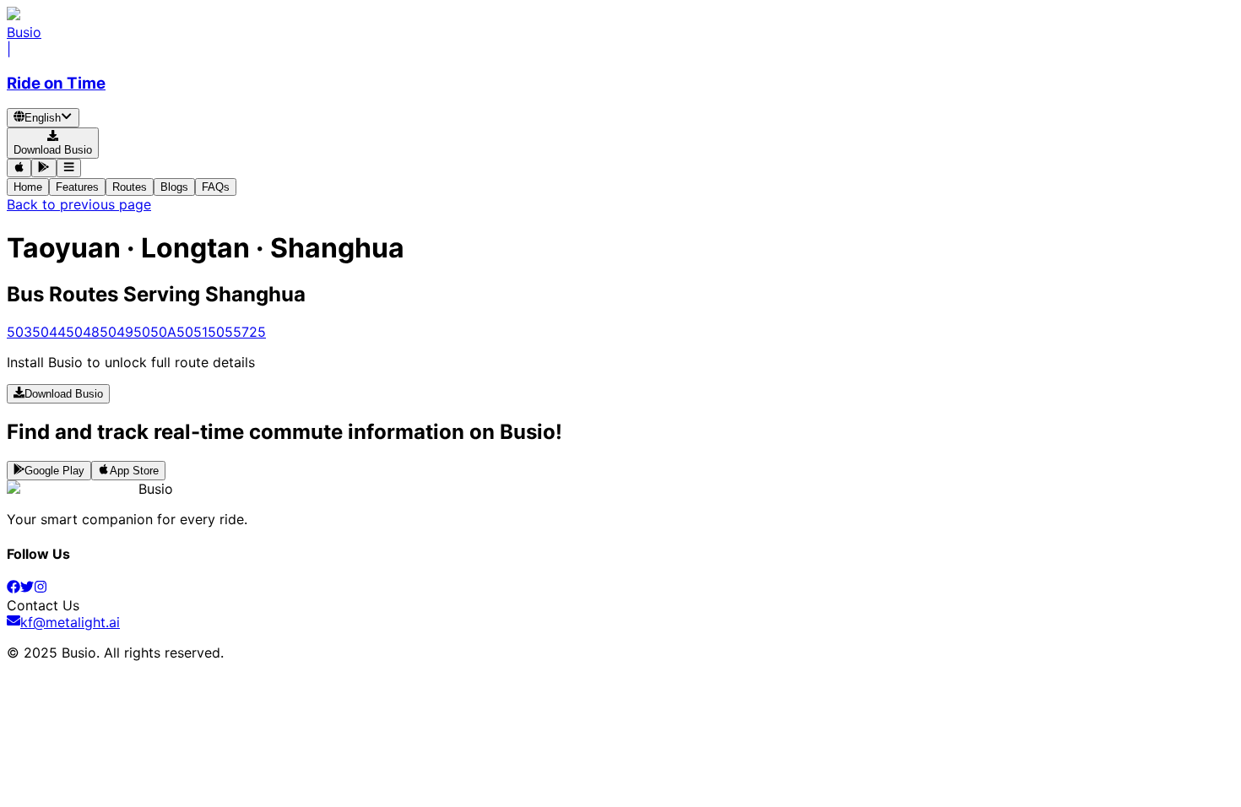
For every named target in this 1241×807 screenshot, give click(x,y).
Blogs (174, 187)
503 (19, 331)
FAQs (216, 187)
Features (77, 187)
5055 (224, 331)
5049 (116, 331)
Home (28, 187)
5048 (83, 331)
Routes (129, 187)
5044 (49, 331)
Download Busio (63, 394)
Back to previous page (79, 204)
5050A (154, 331)
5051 (192, 331)
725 (253, 331)
